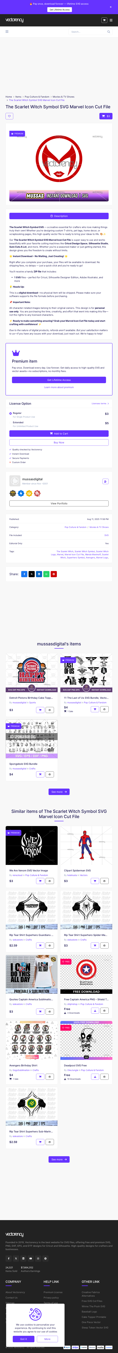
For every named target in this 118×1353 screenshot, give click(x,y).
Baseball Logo (89, 1311)
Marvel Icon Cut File (74, 554)
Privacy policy (51, 1297)
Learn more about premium (59, 387)
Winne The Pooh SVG (93, 1306)
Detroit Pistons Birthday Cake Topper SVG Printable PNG (31, 697)
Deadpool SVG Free (75, 1065)
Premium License (53, 1292)
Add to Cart (60, 433)
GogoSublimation (21, 1070)
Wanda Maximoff (93, 554)
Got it (23, 1339)
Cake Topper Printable (94, 1317)
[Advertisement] (59, 66)
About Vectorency (15, 1292)
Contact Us (12, 1297)
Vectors (83, 875)
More (47, 1339)
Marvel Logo (102, 557)
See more (57, 791)
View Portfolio (59, 503)
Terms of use (51, 1302)
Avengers (90, 557)
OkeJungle (72, 1070)
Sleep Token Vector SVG (95, 1327)
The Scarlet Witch (65, 551)
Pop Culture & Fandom (37, 96)
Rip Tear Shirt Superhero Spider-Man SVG (86, 935)
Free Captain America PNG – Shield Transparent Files (86, 999)
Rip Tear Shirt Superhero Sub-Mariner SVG (31, 1131)
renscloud (17, 875)
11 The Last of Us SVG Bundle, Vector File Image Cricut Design (86, 697)
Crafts (32, 768)
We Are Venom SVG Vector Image (28, 870)
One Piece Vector (91, 1322)
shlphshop (72, 1004)
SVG (106, 535)
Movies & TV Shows (63, 96)
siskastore (18, 939)
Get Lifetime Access (60, 9)
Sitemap (10, 1302)
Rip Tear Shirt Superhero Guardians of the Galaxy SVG (31, 935)
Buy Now (59, 442)
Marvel (60, 554)
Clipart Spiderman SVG (77, 870)
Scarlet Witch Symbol (85, 551)
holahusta (72, 875)
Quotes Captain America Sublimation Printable (31, 999)
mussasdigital (19, 702)
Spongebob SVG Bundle (23, 763)
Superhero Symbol (76, 557)
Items (18, 96)
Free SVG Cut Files (92, 1301)
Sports (32, 702)
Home (9, 96)
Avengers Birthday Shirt (23, 1065)
